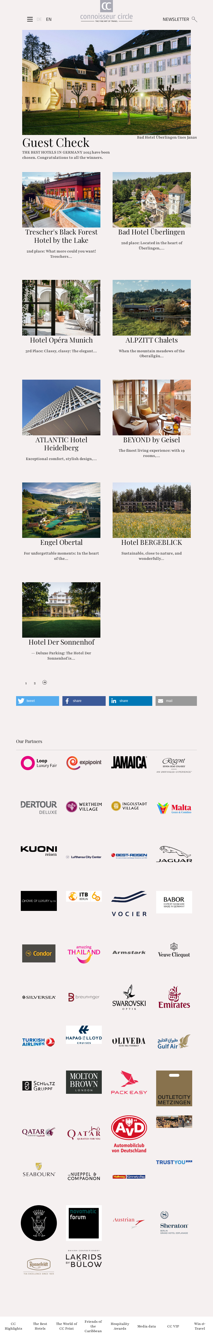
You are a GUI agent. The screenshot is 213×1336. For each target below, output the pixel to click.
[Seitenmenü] (30, 19)
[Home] (106, 12)
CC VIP (173, 1326)
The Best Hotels (40, 1326)
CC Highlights (13, 1326)
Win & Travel (199, 1326)
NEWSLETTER (176, 19)
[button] (37, 701)
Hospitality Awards (120, 1326)
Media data (146, 1326)
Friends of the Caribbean (93, 1326)
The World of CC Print (66, 1326)
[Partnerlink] (38, 763)
